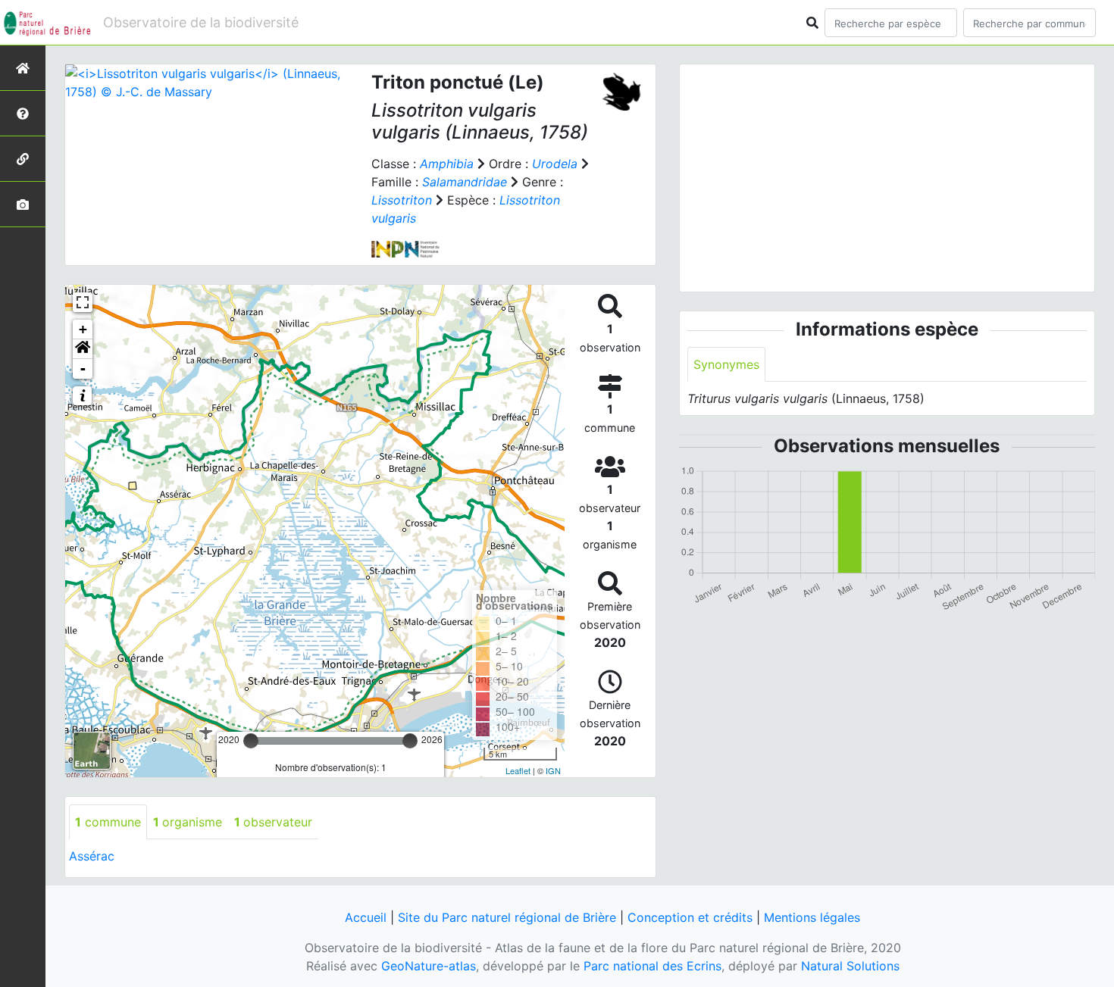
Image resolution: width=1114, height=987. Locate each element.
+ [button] (83, 329)
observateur (273, 821)
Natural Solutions (850, 965)
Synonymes (726, 364)
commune (108, 821)
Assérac (91, 856)
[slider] (250, 740)
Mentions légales (812, 917)
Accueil (365, 917)
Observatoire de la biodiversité (201, 22)
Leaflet (517, 770)
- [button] (83, 368)
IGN (553, 770)
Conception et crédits (690, 917)
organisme (187, 821)
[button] (82, 349)
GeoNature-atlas (428, 965)
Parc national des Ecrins (652, 965)
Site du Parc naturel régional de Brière (507, 917)
